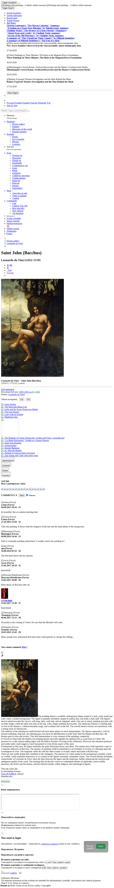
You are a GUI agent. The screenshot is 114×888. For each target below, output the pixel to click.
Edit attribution (7, 389)
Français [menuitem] (33, 103)
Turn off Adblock (8, 774)
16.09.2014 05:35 (9, 551)
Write (22, 495)
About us (17, 883)
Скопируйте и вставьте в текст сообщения (21, 867)
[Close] (28, 111)
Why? (24, 647)
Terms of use (22, 885)
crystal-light (6, 600)
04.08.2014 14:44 (9, 536)
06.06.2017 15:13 (9, 617)
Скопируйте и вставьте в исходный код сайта (22, 862)
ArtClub (14, 148)
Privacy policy (34, 885)
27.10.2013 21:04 (9, 522)
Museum (12, 116)
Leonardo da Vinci (16, 394)
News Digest (13, 93)
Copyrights (46, 885)
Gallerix (13, 873)
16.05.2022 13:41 (9, 632)
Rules (13, 885)
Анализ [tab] (10, 273)
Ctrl (21, 399)
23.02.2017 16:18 (9, 565)
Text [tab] (9, 270)
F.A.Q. (9, 883)
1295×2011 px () (29, 392)
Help (3, 883)
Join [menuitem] (15, 105)
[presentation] (60, 275)
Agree (100, 846)
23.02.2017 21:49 (9, 603)
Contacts (25, 883)
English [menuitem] (18, 103)
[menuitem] (49, 103)
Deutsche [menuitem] (42, 103)
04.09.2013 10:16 (9, 507)
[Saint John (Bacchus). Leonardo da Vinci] (32, 376)
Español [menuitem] (25, 103)
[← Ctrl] (9, 417)
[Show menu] (19, 3)
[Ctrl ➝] (32, 438)
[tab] (9, 265)
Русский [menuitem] (11, 103)
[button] (14, 13)
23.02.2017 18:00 (9, 580)
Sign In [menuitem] (10, 105)
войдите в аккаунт (50, 844)
